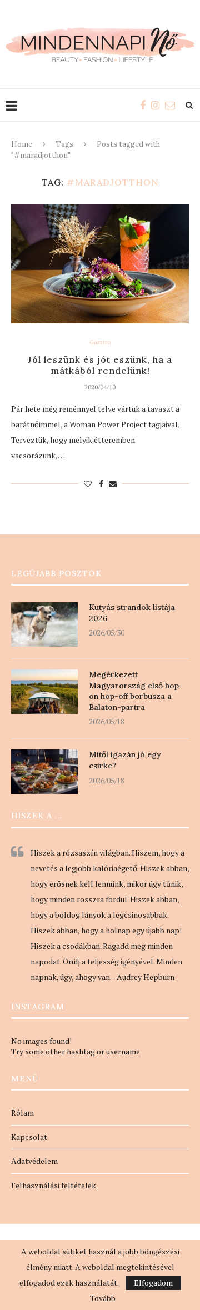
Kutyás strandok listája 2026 (132, 612)
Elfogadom (153, 1282)
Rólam (22, 1112)
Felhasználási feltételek (53, 1185)
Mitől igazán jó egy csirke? (125, 760)
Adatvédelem (34, 1161)
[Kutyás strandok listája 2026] (44, 624)
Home (21, 144)
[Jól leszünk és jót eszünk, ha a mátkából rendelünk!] (100, 263)
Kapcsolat (29, 1137)
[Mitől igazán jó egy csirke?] (44, 771)
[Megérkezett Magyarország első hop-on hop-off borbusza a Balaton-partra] (44, 691)
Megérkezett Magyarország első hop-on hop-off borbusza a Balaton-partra (136, 690)
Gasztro (100, 342)
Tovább (103, 1298)
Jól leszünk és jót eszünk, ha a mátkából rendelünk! (100, 365)
